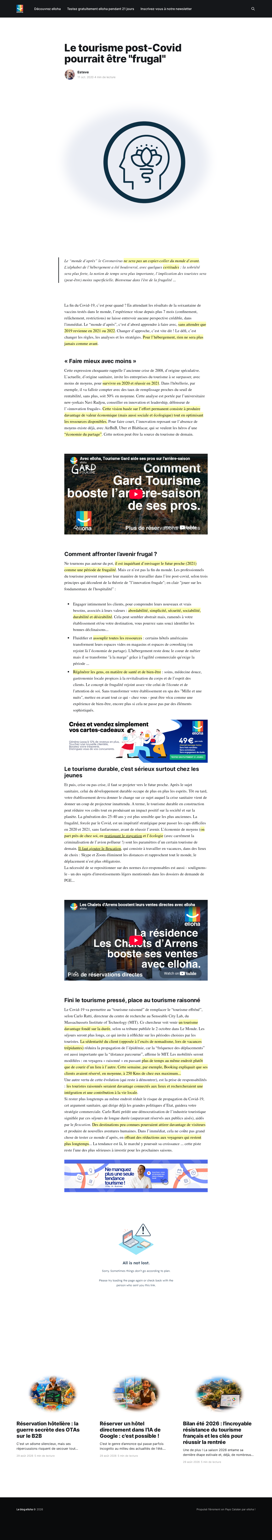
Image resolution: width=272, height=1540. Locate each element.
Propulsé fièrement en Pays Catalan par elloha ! (226, 1509)
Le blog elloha (25, 1509)
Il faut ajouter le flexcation (99, 848)
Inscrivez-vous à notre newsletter (166, 9)
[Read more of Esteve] (69, 74)
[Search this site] (253, 9)
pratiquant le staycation (123, 835)
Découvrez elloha (47, 9)
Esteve (83, 72)
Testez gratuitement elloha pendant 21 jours (100, 9)
